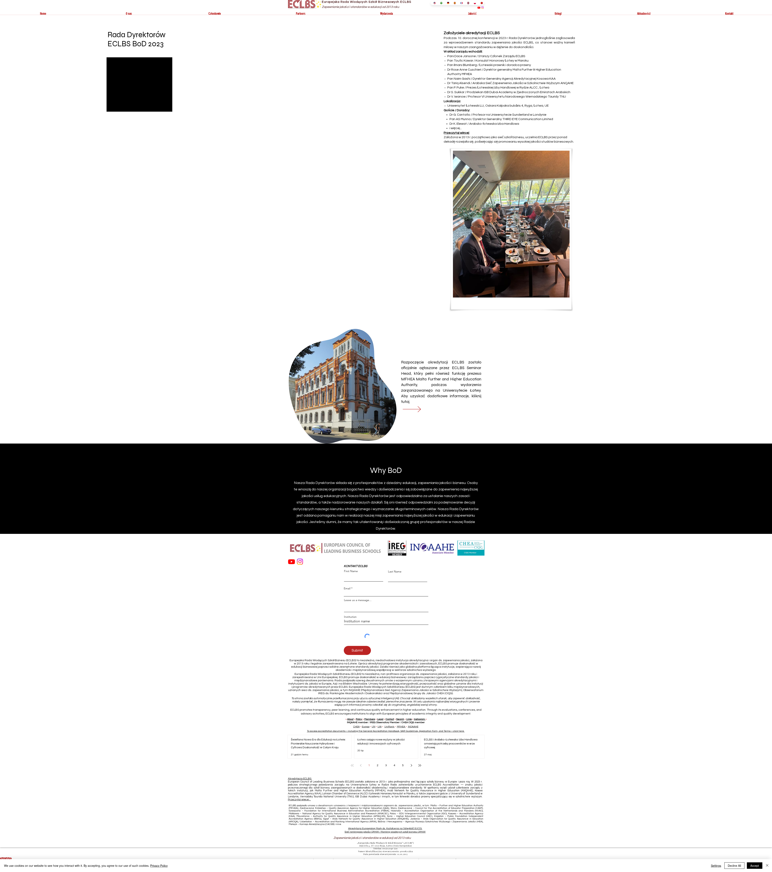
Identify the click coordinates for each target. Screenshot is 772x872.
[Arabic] (440, 3)
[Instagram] (482, 7)
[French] (460, 3)
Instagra (418, 719)
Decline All (734, 866)
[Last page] (419, 765)
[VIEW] (417, 409)
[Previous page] (360, 765)
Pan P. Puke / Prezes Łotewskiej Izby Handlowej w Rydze (488, 87)
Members (369, 719)
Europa (366, 726)
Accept (754, 866)
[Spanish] (454, 3)
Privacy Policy (159, 866)
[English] (434, 3)
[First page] (352, 765)
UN (373, 726)
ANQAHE (567, 83)
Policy (359, 719)
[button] (129, 14)
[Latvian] (467, 3)
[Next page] (411, 765)
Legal (380, 719)
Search (400, 719)
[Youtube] (478, 7)
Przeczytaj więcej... (299, 799)
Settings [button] (716, 866)
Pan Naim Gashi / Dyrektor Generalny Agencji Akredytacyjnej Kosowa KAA (501, 78)
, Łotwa (543, 87)
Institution (350, 616)
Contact (390, 719)
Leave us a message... (358, 600)
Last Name (394, 571)
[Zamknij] (767, 865)
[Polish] (474, 3)
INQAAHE (413, 726)
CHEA (356, 726)
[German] (447, 3)
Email (347, 588)
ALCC (533, 87)
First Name (351, 571)
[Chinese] (480, 3)
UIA (380, 726)
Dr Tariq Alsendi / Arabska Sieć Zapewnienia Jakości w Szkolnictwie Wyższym (503, 83)
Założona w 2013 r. (457, 137)
